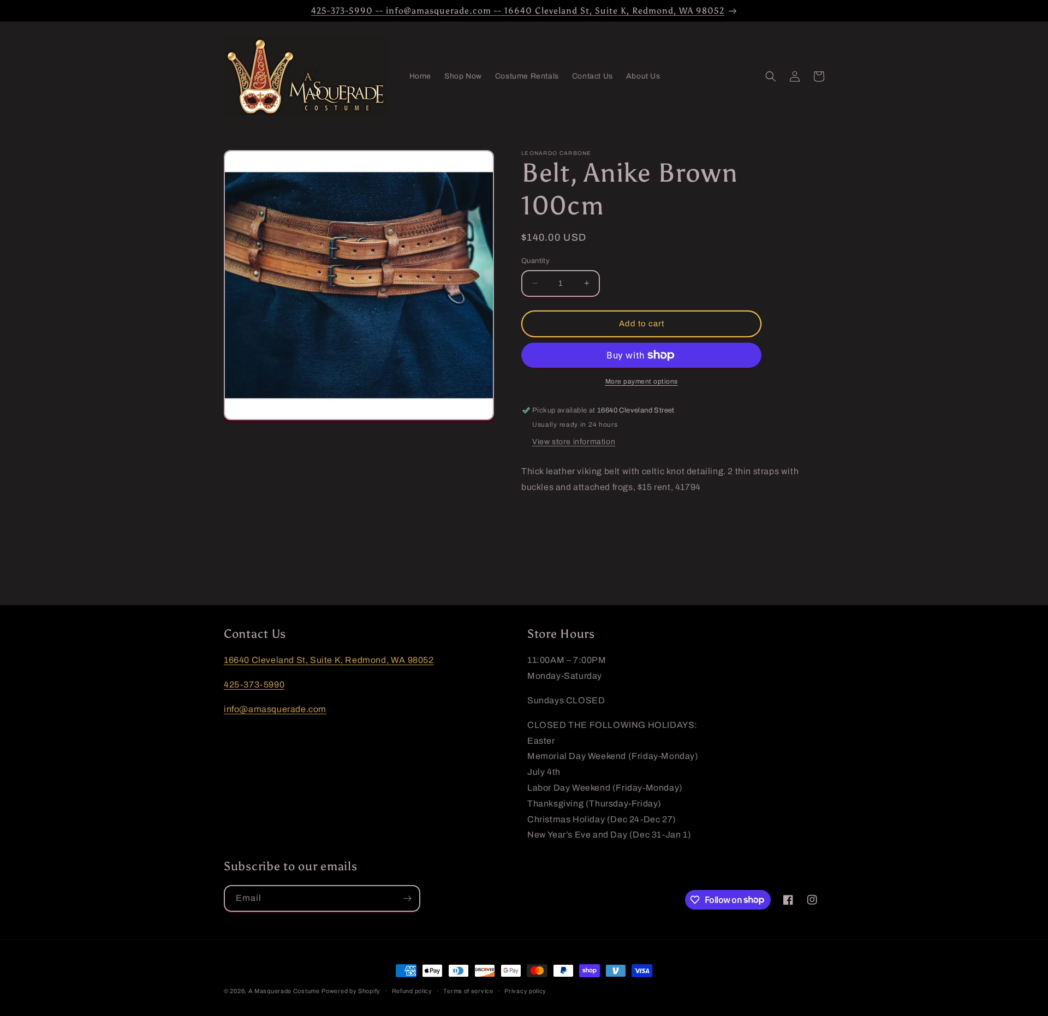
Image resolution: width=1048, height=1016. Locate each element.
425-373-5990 (254, 684)
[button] (771, 76)
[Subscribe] (407, 898)
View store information (573, 442)
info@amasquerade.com (275, 708)
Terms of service (468, 990)
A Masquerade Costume (284, 991)
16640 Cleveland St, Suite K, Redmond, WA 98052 (329, 660)
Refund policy (412, 990)
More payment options (641, 381)
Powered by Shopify (350, 991)
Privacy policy (525, 990)
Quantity (535, 261)
